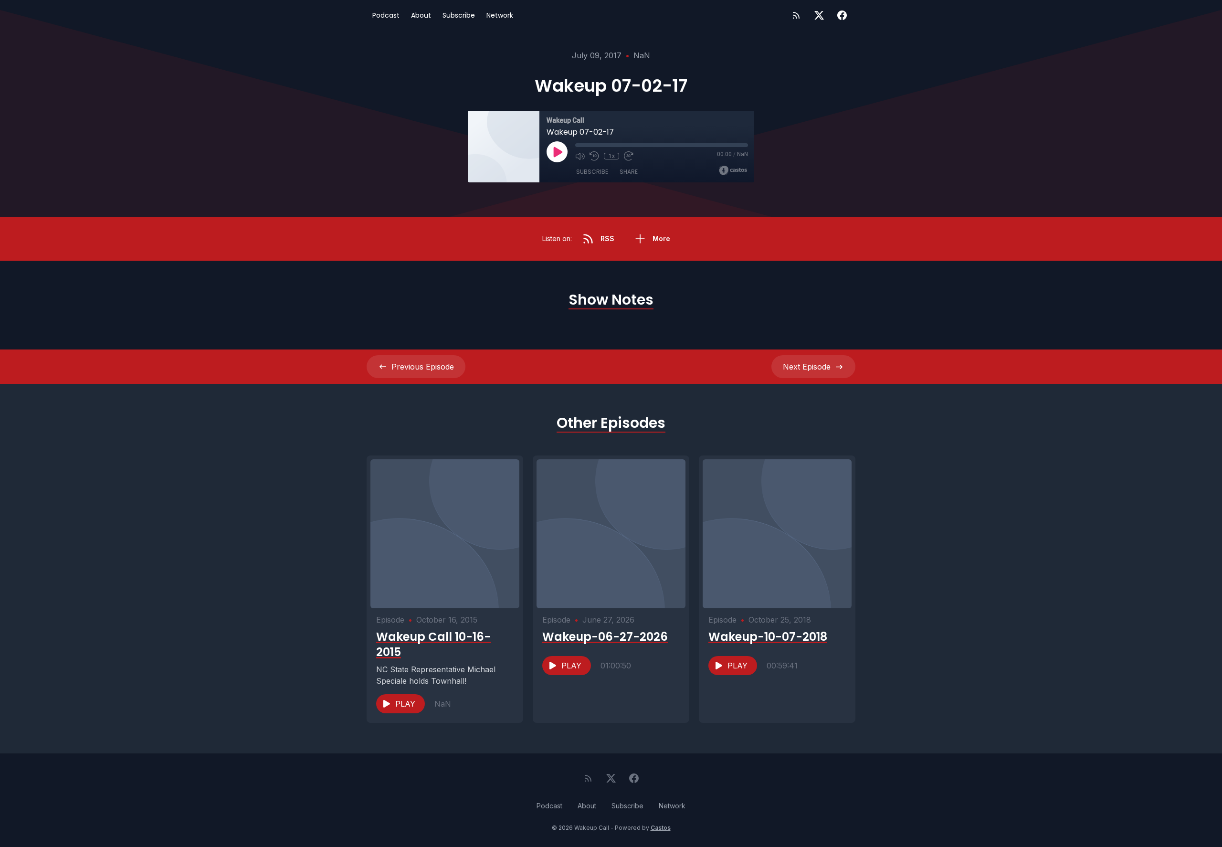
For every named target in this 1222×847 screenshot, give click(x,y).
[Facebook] (842, 15)
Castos (661, 827)
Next (807, 366)
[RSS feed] (796, 15)
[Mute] (580, 156)
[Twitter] (819, 15)
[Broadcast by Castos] (733, 170)
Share (629, 172)
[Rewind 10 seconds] (594, 156)
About (421, 15)
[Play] (557, 151)
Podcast (386, 15)
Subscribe (458, 15)
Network (499, 15)
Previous (422, 366)
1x (612, 156)
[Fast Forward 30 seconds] (628, 156)
